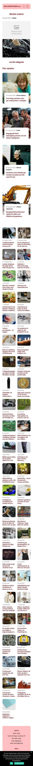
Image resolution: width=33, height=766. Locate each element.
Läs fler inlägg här (16, 62)
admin (14, 18)
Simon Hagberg (21, 95)
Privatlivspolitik (19, 763)
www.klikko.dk (18, 743)
